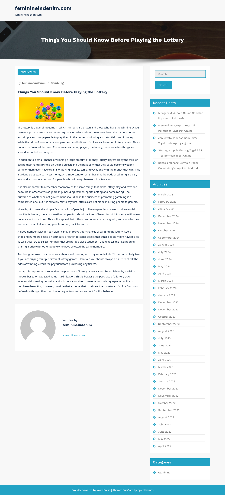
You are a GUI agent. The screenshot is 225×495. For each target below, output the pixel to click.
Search (163, 85)
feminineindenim (34, 83)
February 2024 (167, 288)
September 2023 (169, 324)
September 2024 (169, 237)
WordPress (103, 490)
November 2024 (168, 223)
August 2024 (166, 244)
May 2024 (164, 266)
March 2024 (165, 280)
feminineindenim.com (43, 8)
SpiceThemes (145, 490)
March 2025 (165, 194)
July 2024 (164, 252)
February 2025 (167, 201)
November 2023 (168, 309)
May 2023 (164, 352)
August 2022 (166, 417)
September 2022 (169, 410)
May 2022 (164, 438)
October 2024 (167, 230)
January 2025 (166, 209)
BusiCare (128, 490)
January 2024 (166, 295)
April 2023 (164, 359)
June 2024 (165, 259)
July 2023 (164, 338)
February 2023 (167, 374)
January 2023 (166, 381)
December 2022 (168, 388)
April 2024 (164, 273)
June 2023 (165, 345)
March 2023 (165, 367)
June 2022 (165, 431)
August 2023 (166, 331)
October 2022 (167, 403)
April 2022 (164, 446)
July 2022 (164, 424)
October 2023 (167, 316)
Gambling (57, 83)
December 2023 (168, 302)
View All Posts (72, 335)
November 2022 (168, 395)
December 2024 (168, 216)
